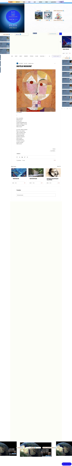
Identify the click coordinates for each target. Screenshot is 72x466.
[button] (49, 56)
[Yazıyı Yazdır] (27, 157)
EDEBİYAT (26, 56)
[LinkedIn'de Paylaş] (22, 157)
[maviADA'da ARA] (60, 34)
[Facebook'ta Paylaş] (16, 157)
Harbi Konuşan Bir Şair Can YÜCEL (52, 179)
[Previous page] (64, 109)
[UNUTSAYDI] (19, 172)
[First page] (62, 109)
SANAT (21, 56)
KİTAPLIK (31, 56)
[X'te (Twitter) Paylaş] (19, 157)
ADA (12, 56)
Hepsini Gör (59, 166)
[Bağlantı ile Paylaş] (24, 157)
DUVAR (36, 56)
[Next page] (70, 109)
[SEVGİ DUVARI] (36, 172)
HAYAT (16, 56)
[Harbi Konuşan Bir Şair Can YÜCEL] (53, 172)
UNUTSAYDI (16, 178)
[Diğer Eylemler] (55, 63)
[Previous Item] (60, 42)
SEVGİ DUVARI (33, 178)
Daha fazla (42, 56)
